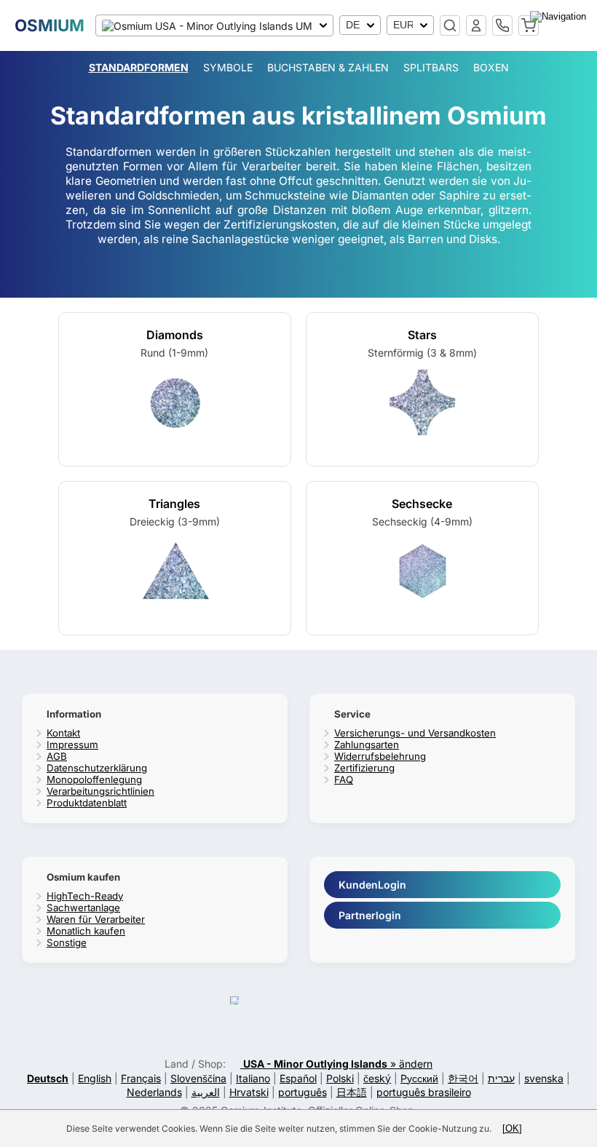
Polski (340, 1078)
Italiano (253, 1078)
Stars (422, 335)
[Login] (476, 25)
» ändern (337, 1063)
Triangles (174, 503)
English (94, 1078)
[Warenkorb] (528, 25)
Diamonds (174, 335)
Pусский (419, 1078)
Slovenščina (198, 1078)
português (302, 1092)
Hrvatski (249, 1092)
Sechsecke (422, 503)
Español (298, 1078)
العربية (205, 1092)
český (377, 1078)
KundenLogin (372, 884)
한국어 (463, 1078)
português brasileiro (423, 1092)
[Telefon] (502, 25)
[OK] (512, 1128)
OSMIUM (49, 25)
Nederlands (154, 1092)
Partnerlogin (370, 915)
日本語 (351, 1092)
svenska (544, 1078)
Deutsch (47, 1078)
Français (141, 1078)
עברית (501, 1078)
